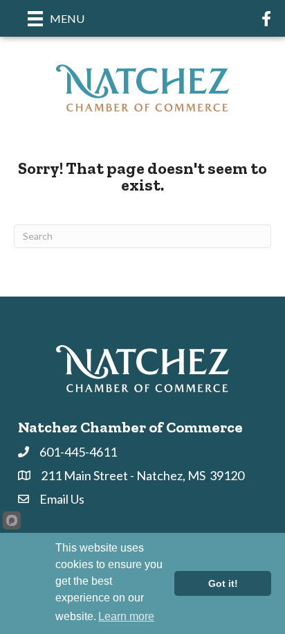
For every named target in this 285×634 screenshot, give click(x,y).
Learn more (126, 616)
